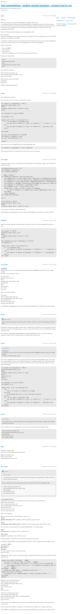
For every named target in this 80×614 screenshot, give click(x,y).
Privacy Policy (69, 20)
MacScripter (4, 1)
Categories (63, 17)
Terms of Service (60, 20)
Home (57, 17)
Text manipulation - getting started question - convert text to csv (36, 5)
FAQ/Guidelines (71, 17)
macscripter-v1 (4, 10)
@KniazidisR (4, 268)
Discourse (64, 24)
